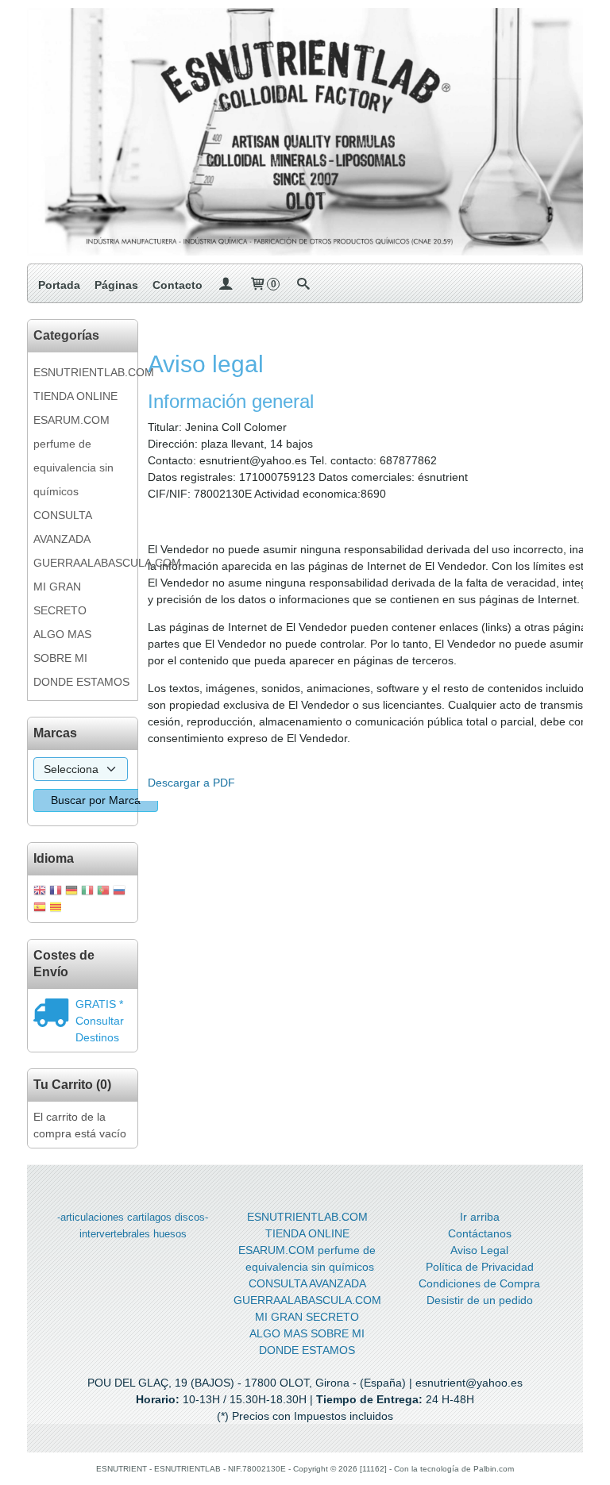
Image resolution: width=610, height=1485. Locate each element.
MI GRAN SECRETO (60, 598)
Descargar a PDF (191, 782)
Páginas (116, 285)
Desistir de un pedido (480, 1300)
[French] (55, 891)
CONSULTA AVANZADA (62, 527)
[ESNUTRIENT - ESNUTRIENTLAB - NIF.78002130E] (305, 132)
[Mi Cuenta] (225, 284)
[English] (39, 891)
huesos (170, 1234)
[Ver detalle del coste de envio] (54, 1014)
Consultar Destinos (99, 1029)
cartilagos (149, 1217)
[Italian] (87, 891)
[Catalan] (57, 908)
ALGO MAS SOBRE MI (62, 646)
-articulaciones (90, 1217)
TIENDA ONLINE (75, 396)
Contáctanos (480, 1233)
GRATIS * (99, 1004)
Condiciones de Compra (479, 1283)
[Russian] (119, 891)
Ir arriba (480, 1216)
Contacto (177, 285)
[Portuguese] (103, 891)
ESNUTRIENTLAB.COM (82, 372)
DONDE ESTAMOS (81, 681)
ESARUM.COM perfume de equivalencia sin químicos (73, 456)
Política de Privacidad (480, 1266)
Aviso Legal (479, 1250)
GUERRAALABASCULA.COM (82, 562)
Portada (59, 285)
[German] (71, 891)
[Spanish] (39, 908)
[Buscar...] (303, 284)
